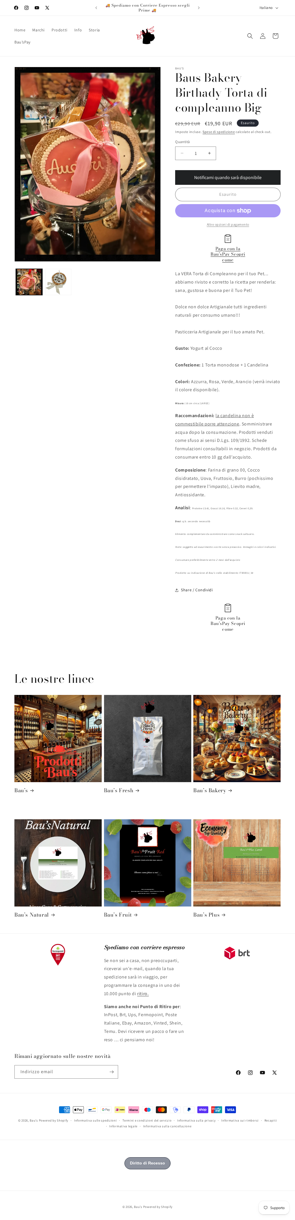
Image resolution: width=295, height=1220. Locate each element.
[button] (250, 36)
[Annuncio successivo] (198, 7)
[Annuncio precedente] (96, 7)
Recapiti (270, 1120)
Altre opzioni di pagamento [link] (228, 224)
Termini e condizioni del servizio (146, 1120)
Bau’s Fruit (118, 914)
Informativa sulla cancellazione (167, 1126)
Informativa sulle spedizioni (95, 1120)
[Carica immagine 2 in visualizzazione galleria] (58, 282)
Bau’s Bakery (209, 790)
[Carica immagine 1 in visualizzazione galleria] (29, 282)
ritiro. (143, 994)
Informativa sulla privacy (196, 1120)
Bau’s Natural (31, 914)
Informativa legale (123, 1126)
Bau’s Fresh (119, 790)
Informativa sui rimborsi (240, 1120)
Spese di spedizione (219, 132)
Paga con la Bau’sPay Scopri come (228, 254)
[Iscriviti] (111, 1072)
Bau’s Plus (206, 914)
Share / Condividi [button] (197, 589)
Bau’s (21, 790)
